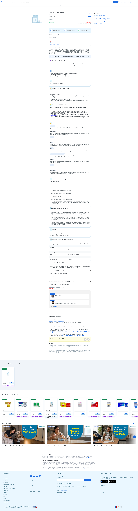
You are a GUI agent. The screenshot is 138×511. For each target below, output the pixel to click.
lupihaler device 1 (54, 464)
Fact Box (96, 23)
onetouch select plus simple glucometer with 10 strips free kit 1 (83, 466)
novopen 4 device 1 (69, 468)
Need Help (5, 494)
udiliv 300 (47, 456)
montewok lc (44, 457)
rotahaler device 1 (80, 462)
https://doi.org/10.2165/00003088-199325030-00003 (73, 335)
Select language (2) (98, 10)
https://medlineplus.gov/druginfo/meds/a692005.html (66, 327)
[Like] (85, 339)
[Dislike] (88, 339)
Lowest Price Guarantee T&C (35, 491)
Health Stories (6, 480)
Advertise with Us (6, 502)
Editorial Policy (56, 306)
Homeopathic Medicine (109, 5)
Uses (51, 56)
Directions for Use (57, 56)
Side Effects (78, 56)
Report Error (51, 288)
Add (11, 382)
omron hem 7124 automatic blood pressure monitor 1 (66, 464)
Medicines (12, 5)
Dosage (102, 19)
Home (3, 7)
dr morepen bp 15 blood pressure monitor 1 (64, 466)
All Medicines (6, 490)
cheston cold (55, 456)
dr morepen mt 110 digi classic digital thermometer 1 (51, 462)
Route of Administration (68, 56)
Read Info (89, 16)
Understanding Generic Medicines (9, 488)
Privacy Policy (32, 485)
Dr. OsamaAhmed (59, 302)
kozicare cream (74, 457)
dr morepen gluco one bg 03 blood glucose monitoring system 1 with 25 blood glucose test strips (73, 463)
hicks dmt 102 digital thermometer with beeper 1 (51, 467)
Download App (123, 2)
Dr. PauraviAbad (58, 295)
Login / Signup (129, 2)
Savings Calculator (7, 500)
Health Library (6, 482)
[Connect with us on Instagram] (31, 476)
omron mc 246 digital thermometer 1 (49, 466)
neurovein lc (68, 457)
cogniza (51, 456)
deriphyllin (83, 457)
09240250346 (61, 321)
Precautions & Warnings (107, 18)
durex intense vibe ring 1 (61, 468)
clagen (57, 457)
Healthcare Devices (92, 5)
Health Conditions (42, 5)
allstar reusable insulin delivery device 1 (67, 467)
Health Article (6, 478)
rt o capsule (78, 456)
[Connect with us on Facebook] (34, 476)
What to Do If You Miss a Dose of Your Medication (13, 445)
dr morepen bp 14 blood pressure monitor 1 (68, 462)
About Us (5, 476)
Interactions (97, 19)
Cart (136, 2)
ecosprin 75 (67, 456)
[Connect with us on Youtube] (37, 476)
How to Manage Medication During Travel (103, 445)
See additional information (15, 507)
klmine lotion (53, 457)
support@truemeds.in (53, 321)
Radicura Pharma (51, 14)
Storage (106, 19)
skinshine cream (62, 456)
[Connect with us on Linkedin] (40, 476)
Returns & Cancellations (34, 489)
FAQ (4, 496)
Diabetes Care (76, 5)
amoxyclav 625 (72, 456)
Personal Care (26, 5)
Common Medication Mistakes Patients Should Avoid (59, 445)
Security (5, 498)
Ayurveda (5, 486)
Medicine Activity (86, 56)
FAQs (101, 23)
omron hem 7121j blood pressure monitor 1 (81, 467)
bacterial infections (54, 115)
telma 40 (43, 456)
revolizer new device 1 (77, 468)
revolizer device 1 (80, 464)
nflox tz (48, 457)
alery (65, 457)
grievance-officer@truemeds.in (65, 495)
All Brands (5, 492)
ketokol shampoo (89, 456)
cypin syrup (61, 457)
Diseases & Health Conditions (9, 484)
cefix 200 (79, 457)
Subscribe (87, 480)
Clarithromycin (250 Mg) (54, 44)
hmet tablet (83, 456)
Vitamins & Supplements (59, 5)
